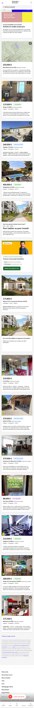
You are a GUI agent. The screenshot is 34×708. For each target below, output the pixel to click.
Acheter (3, 705)
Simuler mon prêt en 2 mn (12, 268)
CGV (3, 683)
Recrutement (5, 689)
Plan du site (5, 672)
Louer (17, 705)
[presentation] (3, 52)
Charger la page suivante (8, 636)
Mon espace (30, 705)
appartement (8, 652)
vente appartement (24, 645)
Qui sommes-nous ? (7, 675)
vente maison (17, 645)
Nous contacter (6, 678)
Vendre (10, 705)
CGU (3, 680)
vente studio (4, 647)
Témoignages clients (7, 686)
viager (14, 647)
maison (3, 652)
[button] (16, 60)
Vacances (24, 705)
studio (13, 652)
